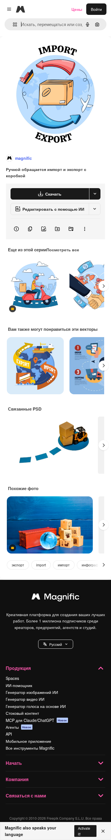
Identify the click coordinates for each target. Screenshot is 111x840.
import (41, 564)
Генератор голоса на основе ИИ (36, 706)
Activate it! (84, 831)
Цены (76, 9)
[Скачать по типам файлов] (94, 194)
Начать (14, 763)
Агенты (18, 727)
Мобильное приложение (28, 741)
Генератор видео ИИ (25, 699)
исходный (38, 49)
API (9, 734)
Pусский (55, 644)
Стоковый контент (22, 713)
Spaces (12, 678)
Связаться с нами (26, 795)
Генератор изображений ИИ (32, 692)
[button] (55, 644)
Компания (17, 779)
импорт (64, 564)
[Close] (103, 831)
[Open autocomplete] (12, 24)
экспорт (18, 564)
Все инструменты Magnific (30, 748)
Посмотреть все (62, 249)
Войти (96, 9)
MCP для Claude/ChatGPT (36, 720)
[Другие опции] (84, 229)
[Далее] (103, 285)
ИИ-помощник (19, 685)
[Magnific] (55, 598)
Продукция (18, 668)
